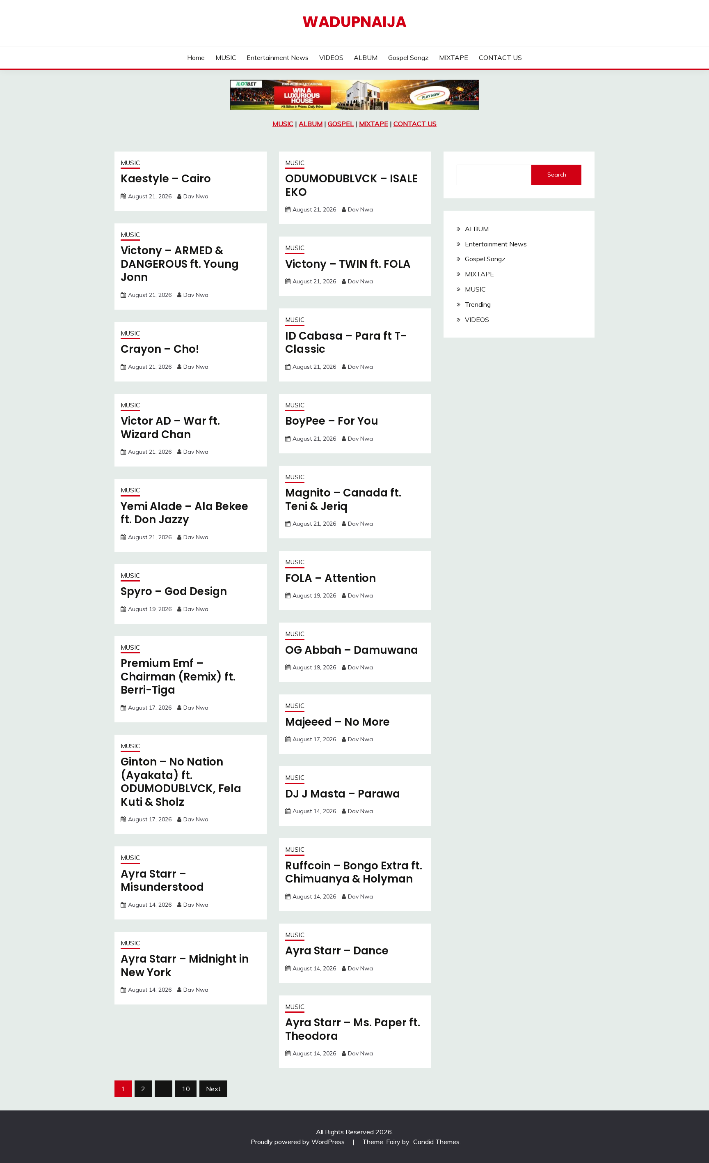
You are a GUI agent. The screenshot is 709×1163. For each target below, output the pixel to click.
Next (213, 1089)
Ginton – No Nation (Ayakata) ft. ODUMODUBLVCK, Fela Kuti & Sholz (181, 781)
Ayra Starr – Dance (337, 950)
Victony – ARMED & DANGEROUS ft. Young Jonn (180, 264)
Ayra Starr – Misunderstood (162, 881)
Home (196, 57)
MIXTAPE (453, 57)
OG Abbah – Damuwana (351, 650)
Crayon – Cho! (160, 349)
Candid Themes (436, 1142)
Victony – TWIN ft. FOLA (348, 264)
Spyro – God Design (174, 591)
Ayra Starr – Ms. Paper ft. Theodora (352, 1029)
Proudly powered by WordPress (298, 1142)
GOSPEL (341, 124)
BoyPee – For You (331, 421)
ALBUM (365, 57)
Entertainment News (278, 57)
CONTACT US (500, 57)
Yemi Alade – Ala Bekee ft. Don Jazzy (184, 513)
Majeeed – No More (337, 722)
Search (556, 174)
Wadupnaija (354, 21)
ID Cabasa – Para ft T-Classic (346, 343)
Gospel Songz (408, 57)
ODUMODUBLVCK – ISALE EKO (351, 185)
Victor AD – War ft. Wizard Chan (170, 428)
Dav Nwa (195, 196)
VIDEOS (331, 57)
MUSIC (225, 57)
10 (186, 1089)
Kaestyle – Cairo (166, 178)
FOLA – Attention (330, 578)
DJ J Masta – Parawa (342, 793)
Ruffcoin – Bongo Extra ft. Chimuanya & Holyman (353, 872)
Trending (478, 304)
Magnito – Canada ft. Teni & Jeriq (343, 499)
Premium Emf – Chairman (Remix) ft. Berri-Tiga (178, 676)
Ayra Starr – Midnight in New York (185, 966)
